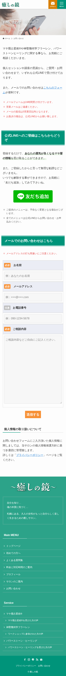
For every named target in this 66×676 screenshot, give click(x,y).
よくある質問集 (14, 560)
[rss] (37, 659)
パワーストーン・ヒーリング (21, 640)
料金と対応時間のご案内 (19, 567)
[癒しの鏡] (10, 4)
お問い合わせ (13, 588)
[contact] (41, 659)
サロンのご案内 (14, 581)
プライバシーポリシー (29, 455)
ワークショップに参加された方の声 (25, 634)
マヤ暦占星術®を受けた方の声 (23, 620)
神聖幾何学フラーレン (18, 627)
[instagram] (28, 659)
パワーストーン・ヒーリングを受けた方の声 (30, 647)
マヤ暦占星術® (14, 613)
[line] (33, 659)
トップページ (13, 546)
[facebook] (24, 659)
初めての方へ (13, 553)
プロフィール (13, 574)
